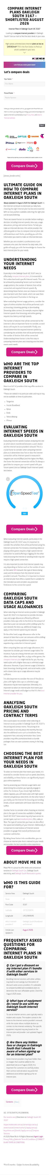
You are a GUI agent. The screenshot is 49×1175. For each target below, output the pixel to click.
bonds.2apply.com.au (23, 1131)
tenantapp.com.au (30, 1125)
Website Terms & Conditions (25, 1139)
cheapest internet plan (12, 660)
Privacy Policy (31, 115)
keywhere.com (9, 1131)
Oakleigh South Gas (19, 871)
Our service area (10, 1117)
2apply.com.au (31, 1128)
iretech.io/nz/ (19, 1128)
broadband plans (26, 819)
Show (16, 1102)
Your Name (7, 79)
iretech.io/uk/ (8, 1128)
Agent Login (38, 1137)
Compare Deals (23, 166)
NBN (15, 570)
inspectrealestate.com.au (13, 1125)
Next (42, 125)
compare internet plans (20, 276)
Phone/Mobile (8, 93)
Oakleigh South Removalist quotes (28, 874)
